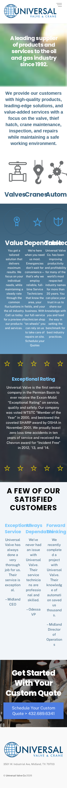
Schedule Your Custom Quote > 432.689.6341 (33, 710)
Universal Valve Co (16, 775)
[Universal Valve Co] (30, 17)
